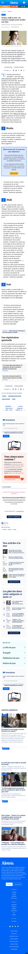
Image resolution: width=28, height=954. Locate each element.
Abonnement (14, 910)
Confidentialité (14, 949)
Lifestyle (14, 894)
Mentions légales (14, 938)
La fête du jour (9, 647)
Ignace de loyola (6, 399)
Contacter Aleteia (14, 944)
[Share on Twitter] (18, 70)
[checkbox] (3, 431)
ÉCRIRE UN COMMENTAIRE (14, 516)
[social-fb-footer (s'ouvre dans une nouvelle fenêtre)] (12, 926)
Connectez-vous (20, 511)
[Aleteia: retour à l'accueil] (14, 2)
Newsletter (14, 904)
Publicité (14, 914)
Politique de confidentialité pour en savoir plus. (13, 432)
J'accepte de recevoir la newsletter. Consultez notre (14, 432)
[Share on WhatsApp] (23, 70)
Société (4, 715)
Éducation (5, 801)
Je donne (13, 6)
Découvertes (14, 898)
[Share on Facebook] (13, 70)
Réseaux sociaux (6, 828)
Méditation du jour (11, 658)
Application (14, 906)
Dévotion (10, 11)
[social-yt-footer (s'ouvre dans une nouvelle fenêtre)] (10, 926)
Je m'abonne (5, 6)
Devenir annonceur (14, 941)
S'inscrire (6, 436)
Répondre (10, 529)
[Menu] (4, 2)
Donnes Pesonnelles (14, 946)
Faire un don (14, 173)
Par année (14, 921)
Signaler (14, 529)
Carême (4, 396)
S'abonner (9, 884)
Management (6, 748)
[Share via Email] (21, 70)
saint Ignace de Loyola (9, 79)
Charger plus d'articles (14, 581)
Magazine (14, 908)
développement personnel (14, 396)
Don (14, 912)
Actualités (14, 892)
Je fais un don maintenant (11, 477)
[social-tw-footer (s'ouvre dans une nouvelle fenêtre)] (15, 926)
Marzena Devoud (5, 27)
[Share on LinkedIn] (16, 70)
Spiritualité (3, 11)
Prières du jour (9, 663)
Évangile (7, 653)
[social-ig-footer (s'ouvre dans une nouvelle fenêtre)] (18, 926)
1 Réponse (5, 529)
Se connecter (18, 884)
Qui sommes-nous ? (14, 936)
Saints (13, 399)
